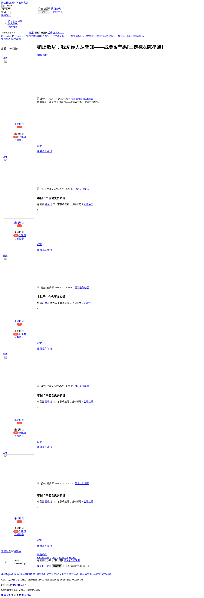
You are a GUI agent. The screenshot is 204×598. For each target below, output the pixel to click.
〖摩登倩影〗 (75, 36)
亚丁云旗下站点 (70, 574)
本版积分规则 (44, 566)
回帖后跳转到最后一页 (78, 566)
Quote (60, 557)
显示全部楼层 (75, 99)
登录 (47, 204)
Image (48, 557)
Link (54, 557)
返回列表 (6, 39)
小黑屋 (4, 574)
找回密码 (56, 8)
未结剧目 (19, 125)
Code (65, 557)
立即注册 (57, 12)
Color (42, 557)
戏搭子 (20, 140)
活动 (49, 32)
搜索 (31, 32)
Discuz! (17, 584)
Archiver (20, 574)
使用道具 (42, 151)
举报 (49, 151)
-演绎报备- (12, 26)
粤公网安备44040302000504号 (95, 574)
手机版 (12, 574)
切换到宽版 (22, 2)
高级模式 (42, 554)
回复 (39, 146)
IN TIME (5, 36)
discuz (61, 32)
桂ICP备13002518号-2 (48, 574)
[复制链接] (42, 55)
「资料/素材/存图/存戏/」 (37, 36)
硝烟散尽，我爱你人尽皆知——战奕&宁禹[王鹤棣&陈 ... (114, 36)
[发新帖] (16, 39)
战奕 (5, 58)
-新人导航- (12, 23)
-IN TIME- (14, 20)
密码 (3, 12)
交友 (55, 32)
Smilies (72, 557)
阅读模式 (88, 99)
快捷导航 (6, 15)
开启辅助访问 (8, 2)
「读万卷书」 (59, 36)
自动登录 (45, 8)
